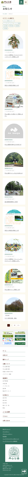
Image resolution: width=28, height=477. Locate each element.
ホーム (4, 350)
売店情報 (5, 25)
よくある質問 (6, 412)
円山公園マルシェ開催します (12, 289)
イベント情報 (17, 23)
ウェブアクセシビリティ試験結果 (10, 441)
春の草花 (5, 397)
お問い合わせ (6, 420)
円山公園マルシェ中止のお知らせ (14, 173)
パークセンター (6, 386)
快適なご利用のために (8, 371)
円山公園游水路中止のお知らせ (13, 144)
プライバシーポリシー (7, 434)
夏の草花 (5, 400)
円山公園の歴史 (6, 366)
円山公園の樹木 (6, 369)
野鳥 (4, 407)
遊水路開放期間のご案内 (11, 201)
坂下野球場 (5, 381)
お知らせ (5, 355)
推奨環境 (5, 436)
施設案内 (5, 378)
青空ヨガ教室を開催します (12, 85)
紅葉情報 (17, 25)
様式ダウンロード (7, 391)
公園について (6, 363)
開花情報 (11, 25)
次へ (18, 325)
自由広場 (5, 383)
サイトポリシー (6, 431)
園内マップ (6, 359)
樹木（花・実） (6, 405)
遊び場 (4, 388)
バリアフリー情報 (7, 374)
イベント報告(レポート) (9, 20)
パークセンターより (8, 23)
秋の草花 (5, 402)
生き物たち (6, 395)
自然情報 (5, 28)
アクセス (5, 416)
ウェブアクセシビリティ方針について (11, 438)
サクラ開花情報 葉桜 (11, 318)
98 (14, 325)
